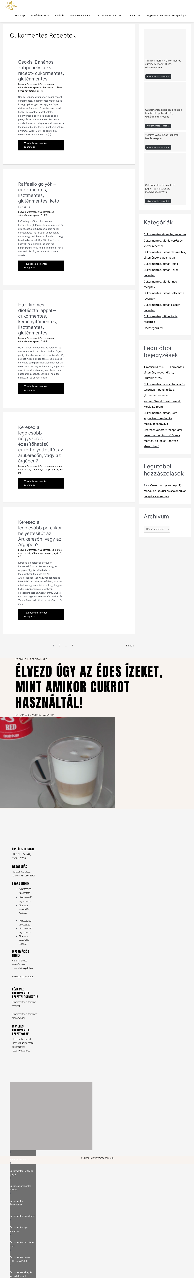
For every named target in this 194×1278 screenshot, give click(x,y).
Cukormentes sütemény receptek (165, 234)
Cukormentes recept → (158, 76)
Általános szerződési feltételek (24, 909)
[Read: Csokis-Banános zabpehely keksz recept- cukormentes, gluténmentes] (94, 73)
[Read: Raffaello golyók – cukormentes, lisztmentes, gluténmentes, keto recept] (94, 212)
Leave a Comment (27, 84)
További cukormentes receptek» (35, 144)
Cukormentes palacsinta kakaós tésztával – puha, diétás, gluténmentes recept (163, 113)
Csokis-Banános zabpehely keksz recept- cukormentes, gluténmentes (41, 70)
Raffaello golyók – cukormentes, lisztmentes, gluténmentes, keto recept (38, 195)
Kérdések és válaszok (22, 976)
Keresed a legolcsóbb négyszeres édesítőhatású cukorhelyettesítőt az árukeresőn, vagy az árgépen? (40, 443)
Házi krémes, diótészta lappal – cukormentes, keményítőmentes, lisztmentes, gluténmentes (37, 319)
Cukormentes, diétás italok (161, 263)
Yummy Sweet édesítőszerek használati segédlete (22, 964)
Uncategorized (153, 328)
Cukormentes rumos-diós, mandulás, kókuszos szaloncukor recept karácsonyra (165, 491)
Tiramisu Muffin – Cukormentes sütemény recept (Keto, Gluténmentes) (163, 64)
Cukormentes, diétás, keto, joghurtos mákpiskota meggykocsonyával (160, 188)
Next (130, 645)
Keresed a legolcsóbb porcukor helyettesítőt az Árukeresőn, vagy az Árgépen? (40, 533)
